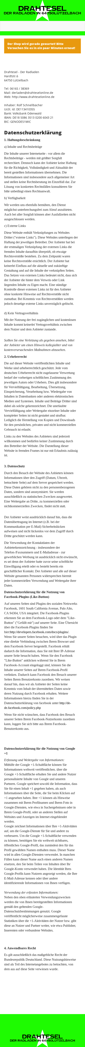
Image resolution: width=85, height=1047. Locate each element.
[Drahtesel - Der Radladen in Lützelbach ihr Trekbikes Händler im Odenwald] (42, 10)
